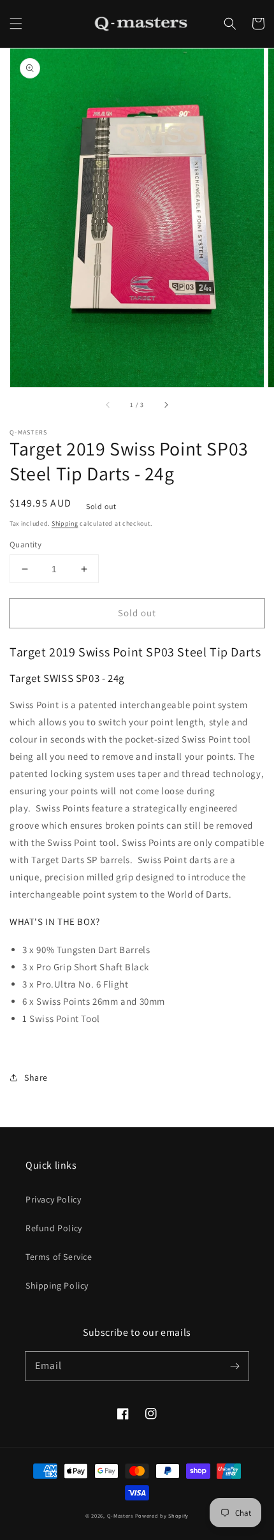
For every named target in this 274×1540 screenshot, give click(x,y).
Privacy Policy (53, 1199)
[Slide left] (108, 405)
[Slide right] (166, 405)
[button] (16, 24)
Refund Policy (53, 1228)
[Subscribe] (234, 1366)
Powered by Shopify (162, 1515)
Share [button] (36, 1077)
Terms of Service (58, 1256)
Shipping (65, 523)
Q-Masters (121, 1515)
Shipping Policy (57, 1285)
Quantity (25, 544)
